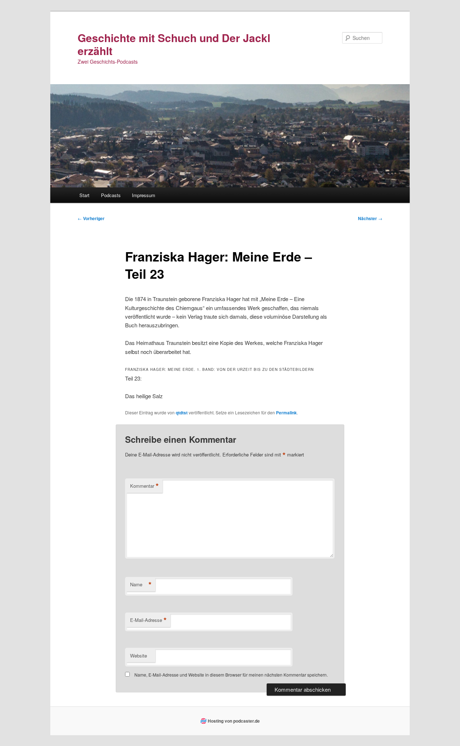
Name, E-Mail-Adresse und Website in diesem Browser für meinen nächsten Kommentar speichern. (231, 675)
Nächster (370, 218)
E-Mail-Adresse (148, 620)
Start (84, 195)
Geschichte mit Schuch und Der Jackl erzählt (174, 44)
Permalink (286, 412)
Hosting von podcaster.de (234, 721)
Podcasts (111, 195)
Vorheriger (91, 218)
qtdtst (182, 412)
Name (141, 584)
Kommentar (144, 486)
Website (138, 655)
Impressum (143, 195)
